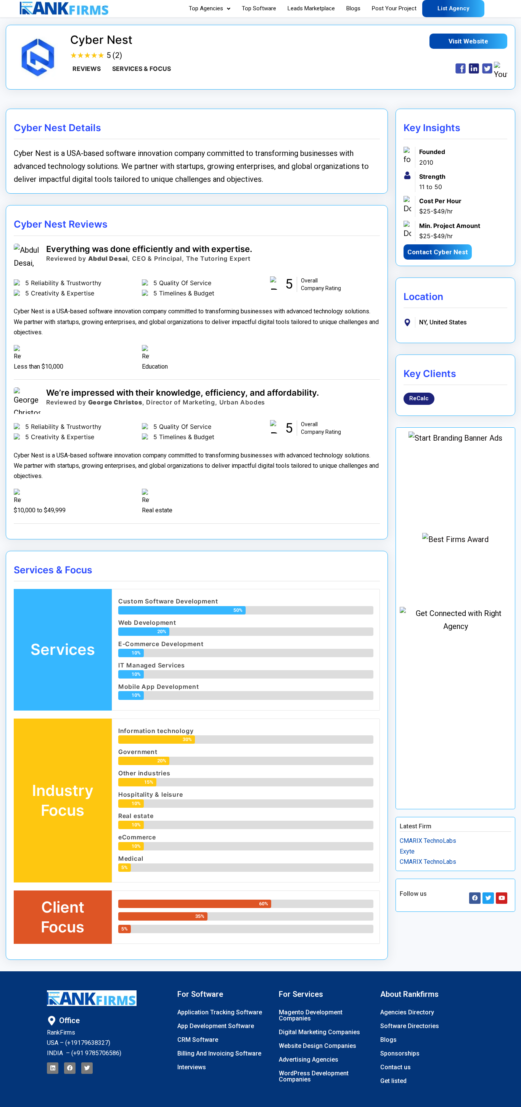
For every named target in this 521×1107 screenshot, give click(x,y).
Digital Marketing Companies (319, 1032)
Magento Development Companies (311, 1015)
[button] (209, 8)
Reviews (86, 68)
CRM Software (197, 1039)
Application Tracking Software (219, 1012)
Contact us (395, 1067)
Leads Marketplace (311, 8)
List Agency (453, 8)
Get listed (393, 1081)
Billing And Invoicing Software (219, 1053)
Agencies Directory (407, 1012)
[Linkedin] (52, 1068)
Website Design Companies (317, 1045)
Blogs (353, 8)
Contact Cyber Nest (437, 252)
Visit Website (468, 41)
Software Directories (409, 1026)
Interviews (191, 1067)
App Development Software (215, 1026)
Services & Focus (141, 68)
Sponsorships (400, 1053)
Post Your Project (394, 8)
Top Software (259, 8)
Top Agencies (206, 8)
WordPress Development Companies (314, 1076)
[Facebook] (70, 1068)
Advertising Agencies (308, 1059)
